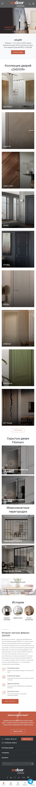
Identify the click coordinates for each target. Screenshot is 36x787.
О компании (5, 752)
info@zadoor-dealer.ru (10, 742)
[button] (12, 31)
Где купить (5, 757)
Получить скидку (18, 52)
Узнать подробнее (10, 701)
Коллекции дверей (7, 747)
